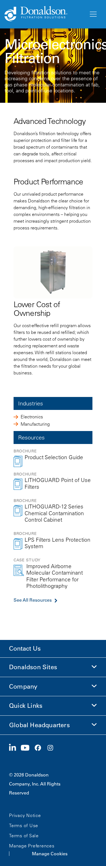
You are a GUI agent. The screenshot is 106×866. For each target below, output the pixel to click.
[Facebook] (40, 748)
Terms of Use (23, 825)
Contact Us (25, 648)
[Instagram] (52, 748)
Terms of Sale (24, 835)
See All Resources (33, 600)
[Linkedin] (15, 748)
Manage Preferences (32, 846)
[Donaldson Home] (44, 14)
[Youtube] (27, 748)
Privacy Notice (25, 815)
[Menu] (92, 14)
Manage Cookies (50, 853)
